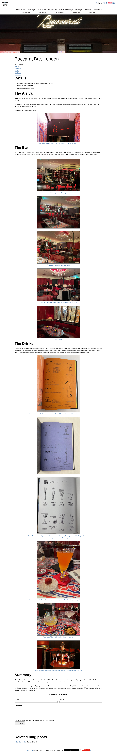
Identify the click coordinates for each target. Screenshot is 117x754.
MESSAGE (18, 706)
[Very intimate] (58, 305)
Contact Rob (29, 750)
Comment (20, 723)
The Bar (17, 71)
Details (17, 66)
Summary (18, 75)
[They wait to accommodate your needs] (58, 231)
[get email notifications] (90, 750)
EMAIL (62, 699)
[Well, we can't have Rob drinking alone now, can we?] (58, 603)
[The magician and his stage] (58, 158)
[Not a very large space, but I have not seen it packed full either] (58, 268)
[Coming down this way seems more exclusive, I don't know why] (58, 112)
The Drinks (18, 73)
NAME (17, 699)
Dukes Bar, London (20, 742)
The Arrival (18, 68)
